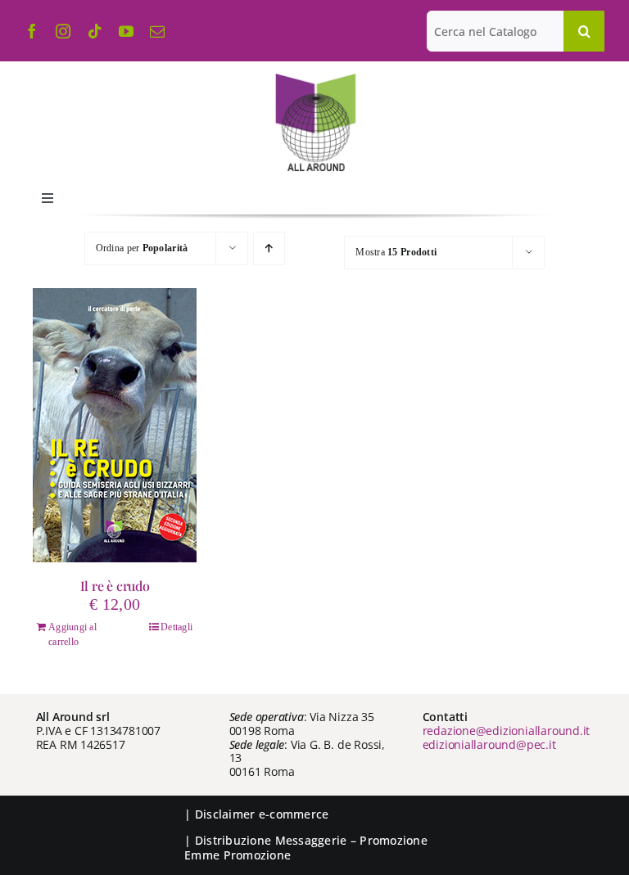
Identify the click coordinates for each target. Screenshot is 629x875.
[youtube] (126, 31)
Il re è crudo (115, 585)
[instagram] (63, 31)
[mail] (157, 31)
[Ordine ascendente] (269, 248)
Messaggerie (311, 840)
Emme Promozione (237, 855)
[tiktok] (95, 31)
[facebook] (32, 31)
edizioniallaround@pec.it (489, 744)
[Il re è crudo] (115, 425)
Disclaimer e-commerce (262, 814)
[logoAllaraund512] (315, 78)
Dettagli (176, 627)
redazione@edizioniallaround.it (507, 730)
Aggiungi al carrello (72, 634)
